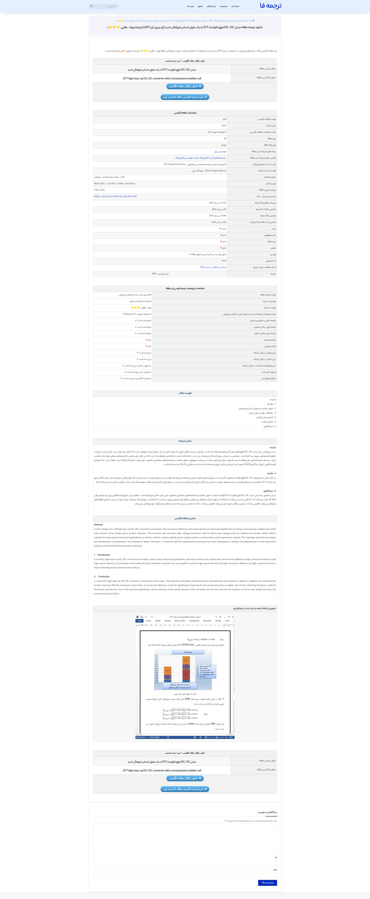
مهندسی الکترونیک (184, 158)
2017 (224, 126)
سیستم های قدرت (218, 158)
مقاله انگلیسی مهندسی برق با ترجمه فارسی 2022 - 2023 (228, 21)
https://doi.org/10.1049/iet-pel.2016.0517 (115, 197)
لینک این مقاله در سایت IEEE (213, 267)
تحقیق (200, 6)
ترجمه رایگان (211, 6)
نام (276, 857)
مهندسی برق (220, 152)
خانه (250, 21)
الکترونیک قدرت (201, 158)
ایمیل (275, 869)
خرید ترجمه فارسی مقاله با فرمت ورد (183, 97)
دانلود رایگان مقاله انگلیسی (183, 86)
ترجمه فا (236, 6)
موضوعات (223, 6)
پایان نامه (190, 6)
